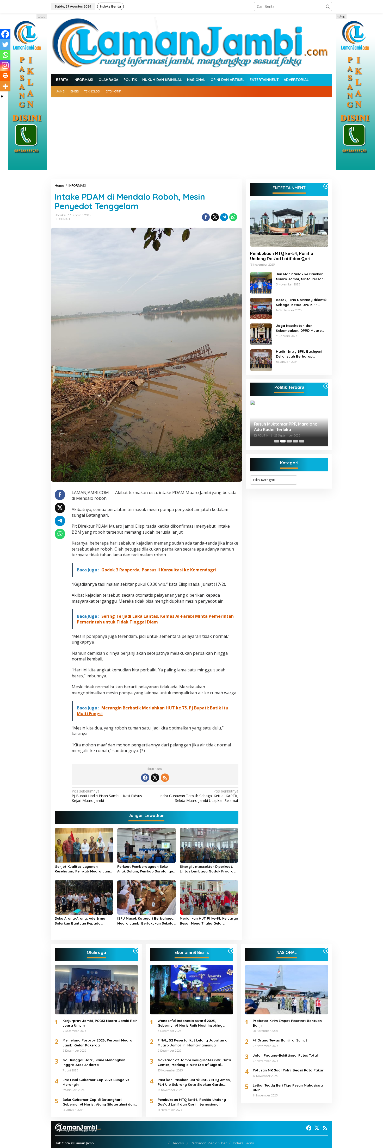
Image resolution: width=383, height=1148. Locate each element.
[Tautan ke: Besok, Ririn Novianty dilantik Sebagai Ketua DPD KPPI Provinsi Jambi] (261, 307)
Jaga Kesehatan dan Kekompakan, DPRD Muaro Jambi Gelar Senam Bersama (301, 328)
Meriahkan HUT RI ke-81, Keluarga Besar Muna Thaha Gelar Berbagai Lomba (209, 920)
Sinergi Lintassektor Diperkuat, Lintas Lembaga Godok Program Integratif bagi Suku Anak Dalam (208, 869)
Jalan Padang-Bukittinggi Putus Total (285, 1055)
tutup (42, 16)
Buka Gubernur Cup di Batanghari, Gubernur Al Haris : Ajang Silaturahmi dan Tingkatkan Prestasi (99, 1102)
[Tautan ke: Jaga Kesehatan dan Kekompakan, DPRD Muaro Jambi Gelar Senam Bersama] (261, 333)
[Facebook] (5, 34)
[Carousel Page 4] (295, 441)
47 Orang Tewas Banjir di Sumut (280, 1040)
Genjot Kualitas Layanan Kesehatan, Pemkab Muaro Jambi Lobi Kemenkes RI (84, 869)
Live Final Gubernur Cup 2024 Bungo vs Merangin (96, 1082)
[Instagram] (5, 65)
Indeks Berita (243, 1143)
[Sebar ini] (206, 217)
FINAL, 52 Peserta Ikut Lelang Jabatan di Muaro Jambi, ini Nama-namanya (193, 1042)
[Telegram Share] (224, 217)
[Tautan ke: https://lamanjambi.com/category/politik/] (326, 386)
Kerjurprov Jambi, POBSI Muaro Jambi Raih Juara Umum (100, 1023)
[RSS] (165, 777)
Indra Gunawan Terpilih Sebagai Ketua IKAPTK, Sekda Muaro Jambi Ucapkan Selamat (198, 796)
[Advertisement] (191, 136)
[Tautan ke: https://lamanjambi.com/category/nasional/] (326, 951)
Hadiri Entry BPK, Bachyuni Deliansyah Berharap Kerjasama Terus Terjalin (299, 354)
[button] (327, 6)
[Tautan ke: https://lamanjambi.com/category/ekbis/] (231, 951)
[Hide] (2, 96)
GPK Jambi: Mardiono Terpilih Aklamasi (283, 426)
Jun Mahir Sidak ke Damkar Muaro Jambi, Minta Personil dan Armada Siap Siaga (300, 276)
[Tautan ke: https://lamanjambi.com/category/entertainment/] (326, 186)
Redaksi (178, 1143)
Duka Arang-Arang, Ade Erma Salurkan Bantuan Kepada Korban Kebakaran (80, 920)
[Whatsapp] (233, 217)
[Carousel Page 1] (276, 441)
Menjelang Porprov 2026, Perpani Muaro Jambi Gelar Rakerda (97, 1042)
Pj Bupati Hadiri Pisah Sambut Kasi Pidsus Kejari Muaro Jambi (107, 796)
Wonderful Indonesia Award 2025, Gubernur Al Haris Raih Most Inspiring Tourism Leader (190, 1023)
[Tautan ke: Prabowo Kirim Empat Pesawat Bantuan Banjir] (286, 989)
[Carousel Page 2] (283, 441)
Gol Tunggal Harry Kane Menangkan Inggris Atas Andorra (94, 1062)
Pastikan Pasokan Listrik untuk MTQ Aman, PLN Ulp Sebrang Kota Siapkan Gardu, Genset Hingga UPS (194, 1082)
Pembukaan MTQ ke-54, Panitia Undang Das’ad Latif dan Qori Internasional (281, 256)
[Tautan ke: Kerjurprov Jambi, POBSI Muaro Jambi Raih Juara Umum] (96, 989)
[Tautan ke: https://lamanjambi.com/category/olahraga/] (136, 951)
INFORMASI (62, 219)
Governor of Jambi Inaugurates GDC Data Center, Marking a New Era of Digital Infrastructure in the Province (194, 1062)
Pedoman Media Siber (209, 1143)
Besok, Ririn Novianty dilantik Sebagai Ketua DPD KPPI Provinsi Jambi (301, 302)
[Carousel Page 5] (301, 441)
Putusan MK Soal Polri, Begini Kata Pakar (288, 1070)
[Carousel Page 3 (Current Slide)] (289, 441)
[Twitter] (5, 44)
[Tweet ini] (215, 217)
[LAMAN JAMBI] (191, 42)
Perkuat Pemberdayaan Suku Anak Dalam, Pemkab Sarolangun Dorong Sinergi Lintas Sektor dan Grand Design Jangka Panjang (146, 869)
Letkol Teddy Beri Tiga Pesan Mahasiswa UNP (288, 1087)
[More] (5, 86)
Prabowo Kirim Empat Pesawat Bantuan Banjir (287, 1023)
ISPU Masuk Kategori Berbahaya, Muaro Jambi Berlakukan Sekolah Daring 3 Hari (146, 920)
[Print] (5, 76)
